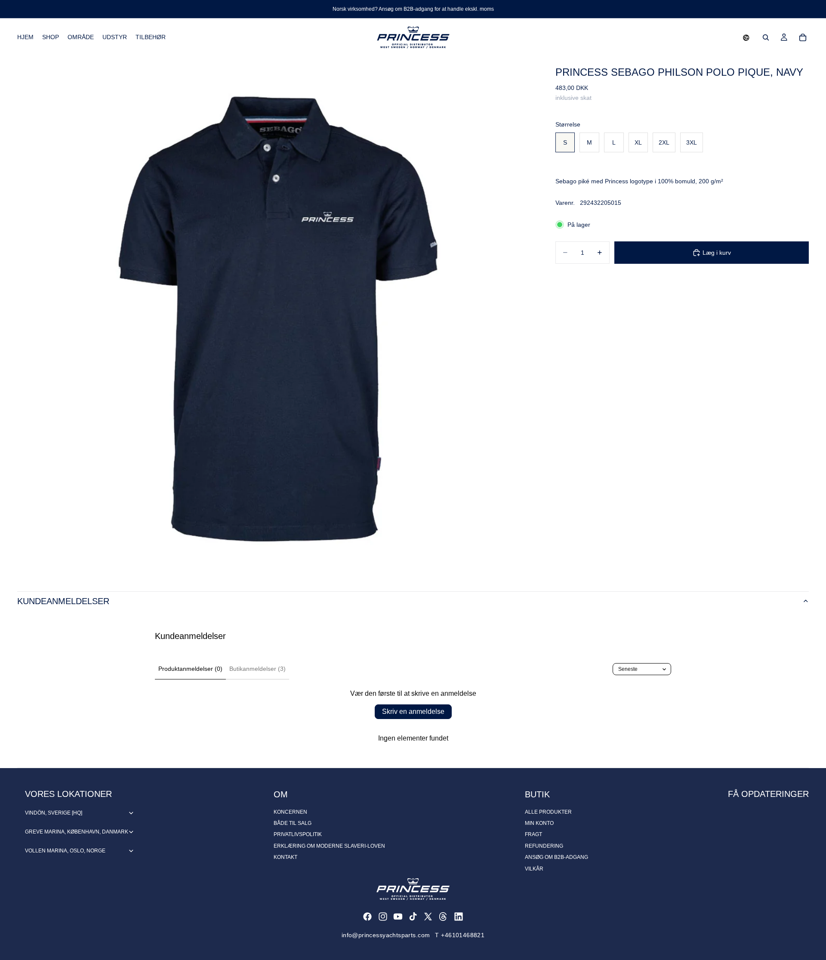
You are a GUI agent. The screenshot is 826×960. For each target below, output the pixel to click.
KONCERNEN (290, 812)
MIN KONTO (539, 823)
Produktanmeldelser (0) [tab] (190, 668)
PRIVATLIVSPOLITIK (298, 834)
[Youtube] (398, 916)
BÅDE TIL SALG (292, 823)
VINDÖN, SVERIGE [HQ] (53, 813)
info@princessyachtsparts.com (386, 935)
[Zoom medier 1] (276, 315)
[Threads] (443, 916)
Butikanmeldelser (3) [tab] (257, 668)
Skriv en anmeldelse (413, 711)
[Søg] (765, 37)
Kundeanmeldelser (63, 601)
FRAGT (533, 834)
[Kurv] (802, 37)
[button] (746, 37)
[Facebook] (367, 916)
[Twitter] (428, 916)
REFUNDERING (544, 846)
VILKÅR (534, 869)
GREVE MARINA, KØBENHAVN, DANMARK (76, 832)
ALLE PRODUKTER (548, 812)
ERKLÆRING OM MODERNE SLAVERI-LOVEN (329, 846)
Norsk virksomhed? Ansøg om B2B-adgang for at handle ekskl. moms (413, 9)
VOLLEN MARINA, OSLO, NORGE (65, 851)
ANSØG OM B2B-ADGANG (556, 857)
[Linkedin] (458, 916)
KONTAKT (285, 857)
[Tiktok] (413, 916)
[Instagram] (383, 916)
